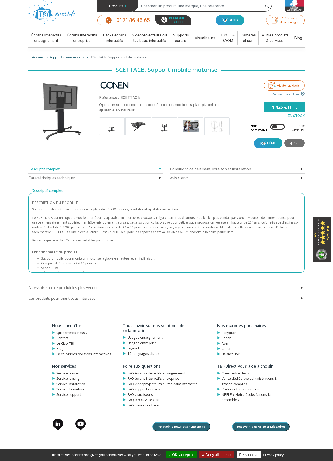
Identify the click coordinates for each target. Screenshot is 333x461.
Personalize (248, 455)
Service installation (70, 383)
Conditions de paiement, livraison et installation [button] (210, 169)
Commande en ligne (286, 94)
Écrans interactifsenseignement (46, 38)
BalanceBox (231, 354)
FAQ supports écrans (143, 389)
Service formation (70, 389)
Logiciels (134, 348)
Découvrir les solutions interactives (83, 354)
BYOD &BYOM (228, 38)
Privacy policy (273, 455)
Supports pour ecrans (66, 57)
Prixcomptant (259, 128)
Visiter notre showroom (240, 389)
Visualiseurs (205, 38)
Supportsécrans (181, 38)
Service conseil (67, 373)
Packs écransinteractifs (114, 38)
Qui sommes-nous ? (71, 332)
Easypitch (229, 332)
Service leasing (68, 378)
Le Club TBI (65, 343)
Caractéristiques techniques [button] (52, 177)
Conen (226, 348)
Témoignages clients (143, 353)
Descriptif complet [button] (44, 169)
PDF (296, 143)
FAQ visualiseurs (140, 394)
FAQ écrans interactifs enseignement (156, 373)
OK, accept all (183, 455)
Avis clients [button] (179, 177)
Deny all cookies (218, 455)
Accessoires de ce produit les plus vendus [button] (63, 287)
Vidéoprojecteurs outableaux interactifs (149, 38)
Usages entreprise (142, 342)
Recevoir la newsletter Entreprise (181, 427)
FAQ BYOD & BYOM (143, 399)
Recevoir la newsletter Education (261, 427)
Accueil (38, 57)
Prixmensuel (298, 128)
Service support (68, 394)
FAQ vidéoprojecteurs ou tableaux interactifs (162, 383)
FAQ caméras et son (143, 405)
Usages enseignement (145, 337)
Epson (226, 337)
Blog (298, 38)
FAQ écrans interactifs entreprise (153, 378)
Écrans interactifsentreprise (82, 38)
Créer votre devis (235, 373)
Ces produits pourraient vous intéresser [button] (63, 298)
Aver (225, 343)
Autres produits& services (275, 38)
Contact (62, 337)
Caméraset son (248, 38)
